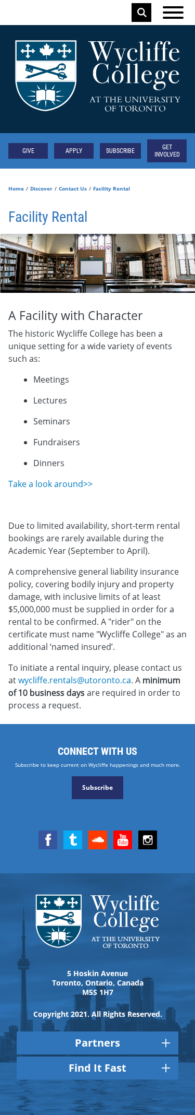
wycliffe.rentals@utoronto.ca (74, 680)
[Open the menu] (173, 12)
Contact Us (73, 188)
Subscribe (120, 151)
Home (16, 188)
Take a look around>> (50, 484)
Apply (74, 151)
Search (142, 12)
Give (28, 151)
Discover (41, 188)
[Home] (97, 79)
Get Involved (167, 151)
